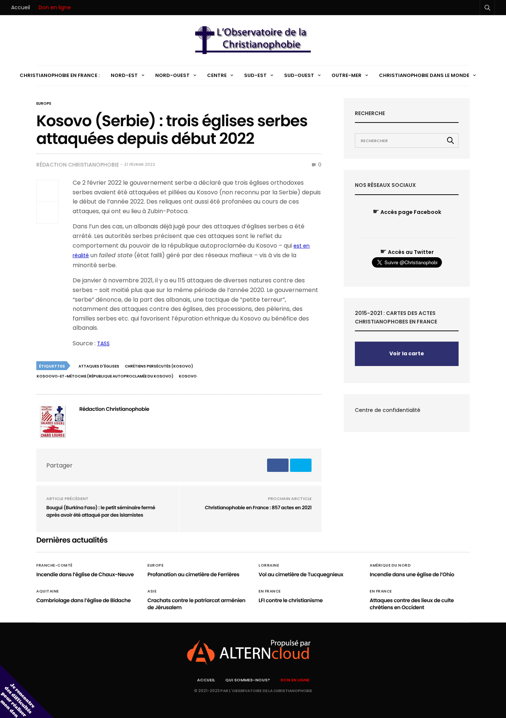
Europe (43, 103)
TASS (103, 343)
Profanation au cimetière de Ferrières (193, 574)
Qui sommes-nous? (247, 680)
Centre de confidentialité (387, 410)
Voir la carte (406, 353)
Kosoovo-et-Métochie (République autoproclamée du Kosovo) (105, 376)
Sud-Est (255, 75)
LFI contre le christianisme (291, 600)
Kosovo (188, 376)
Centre (217, 75)
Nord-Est (124, 75)
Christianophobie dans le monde (424, 75)
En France (270, 591)
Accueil (20, 7)
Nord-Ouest (172, 75)
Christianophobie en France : (60, 75)
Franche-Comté (54, 565)
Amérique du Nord (390, 565)
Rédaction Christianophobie (77, 164)
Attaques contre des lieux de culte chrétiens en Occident (412, 604)
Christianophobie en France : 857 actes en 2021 (258, 507)
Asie (151, 591)
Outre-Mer (347, 75)
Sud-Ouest (299, 75)
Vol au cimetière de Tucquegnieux (301, 574)
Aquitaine (47, 591)
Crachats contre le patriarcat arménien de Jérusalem (196, 604)
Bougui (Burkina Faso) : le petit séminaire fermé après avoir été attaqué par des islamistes (100, 511)
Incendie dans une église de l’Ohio (412, 574)
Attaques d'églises (99, 366)
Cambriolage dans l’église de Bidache (83, 600)
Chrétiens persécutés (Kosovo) (159, 366)
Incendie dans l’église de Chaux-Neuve (85, 574)
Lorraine (269, 565)
